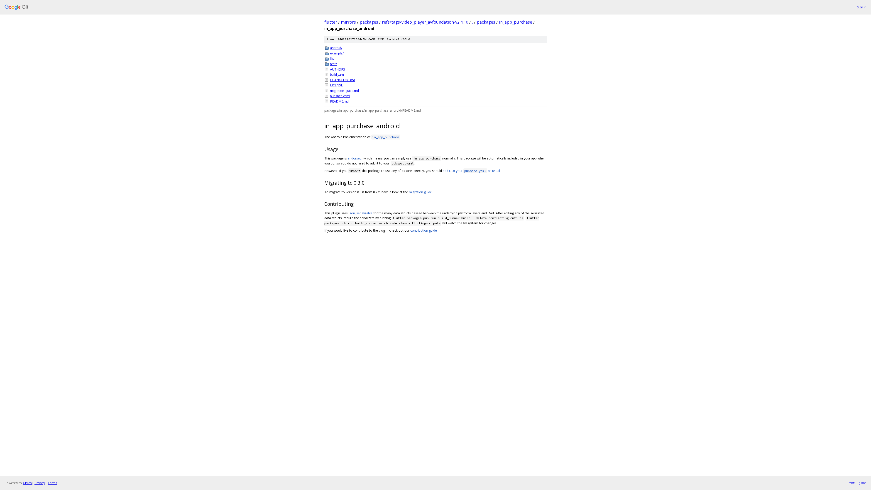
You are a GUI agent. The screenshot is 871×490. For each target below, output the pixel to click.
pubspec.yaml (340, 96)
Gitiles (27, 483)
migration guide (420, 192)
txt (852, 483)
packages (369, 22)
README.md (339, 101)
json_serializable (360, 213)
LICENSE (336, 85)
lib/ (332, 58)
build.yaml (337, 74)
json (862, 483)
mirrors (348, 22)
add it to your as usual (471, 171)
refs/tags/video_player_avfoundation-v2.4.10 (425, 22)
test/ (333, 64)
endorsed (355, 158)
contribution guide (423, 230)
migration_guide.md (344, 90)
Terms (52, 483)
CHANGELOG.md (342, 80)
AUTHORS (337, 69)
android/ (336, 48)
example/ (337, 53)
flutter (330, 22)
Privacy (39, 483)
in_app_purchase (515, 22)
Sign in (861, 7)
